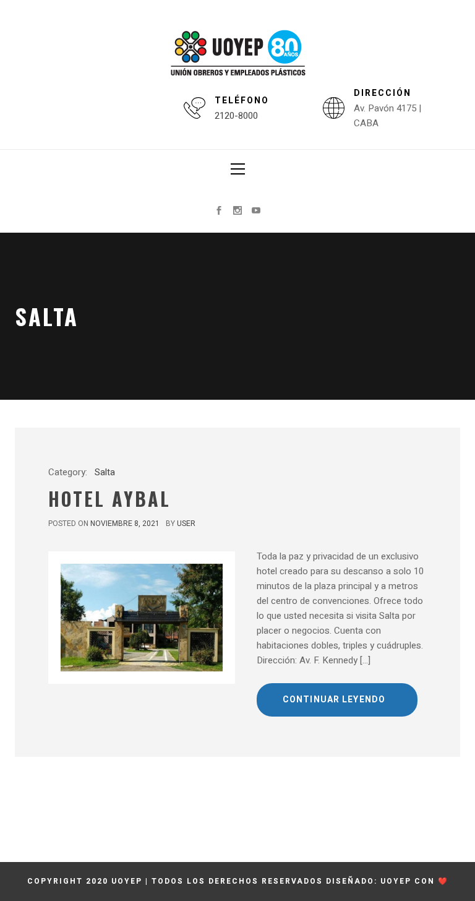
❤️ (443, 881)
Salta (105, 472)
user (186, 523)
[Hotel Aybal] (142, 617)
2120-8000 (236, 116)
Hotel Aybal (109, 498)
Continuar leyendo (334, 699)
